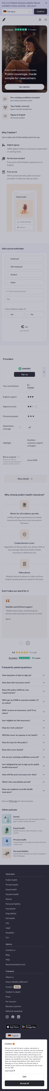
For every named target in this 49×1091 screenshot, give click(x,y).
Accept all (24, 1083)
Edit (24, 1076)
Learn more (9, 1071)
